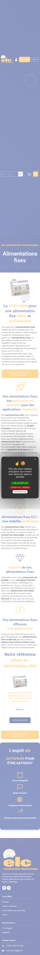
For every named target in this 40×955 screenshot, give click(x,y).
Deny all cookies (21, 487)
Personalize (20, 492)
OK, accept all (20, 483)
